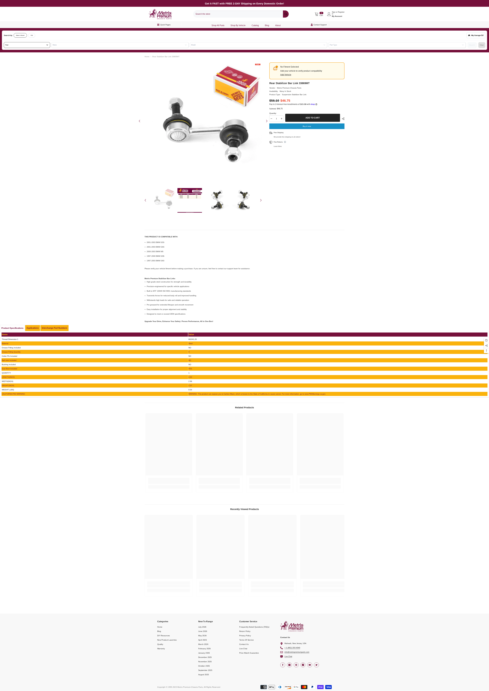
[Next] (267, 121)
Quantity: (273, 113)
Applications (32, 328)
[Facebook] (282, 664)
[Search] (241, 14)
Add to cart (312, 118)
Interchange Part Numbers (54, 328)
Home (147, 57)
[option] (203, 121)
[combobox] (238, 14)
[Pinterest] (296, 664)
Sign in (333, 13)
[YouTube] (309, 664)
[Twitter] (316, 664)
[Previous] (139, 121)
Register (341, 12)
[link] (168, 482)
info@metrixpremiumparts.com (296, 652)
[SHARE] (342, 119)
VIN (32, 35)
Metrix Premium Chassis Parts (289, 88)
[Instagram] (289, 664)
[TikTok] (303, 664)
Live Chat (288, 656)
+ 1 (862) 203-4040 (292, 648)
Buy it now (307, 126)
